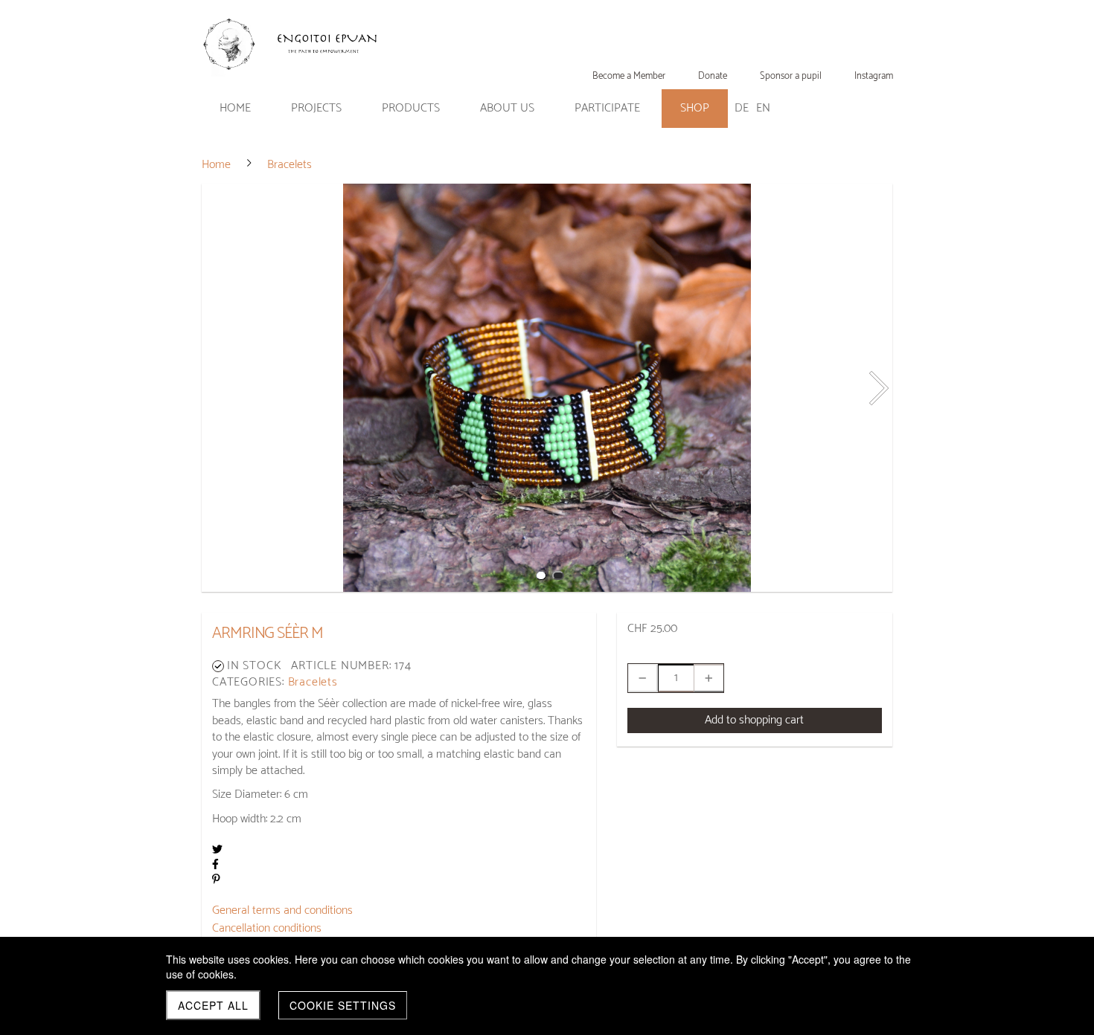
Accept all (213, 1005)
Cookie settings (343, 1005)
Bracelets (313, 682)
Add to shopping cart (754, 720)
